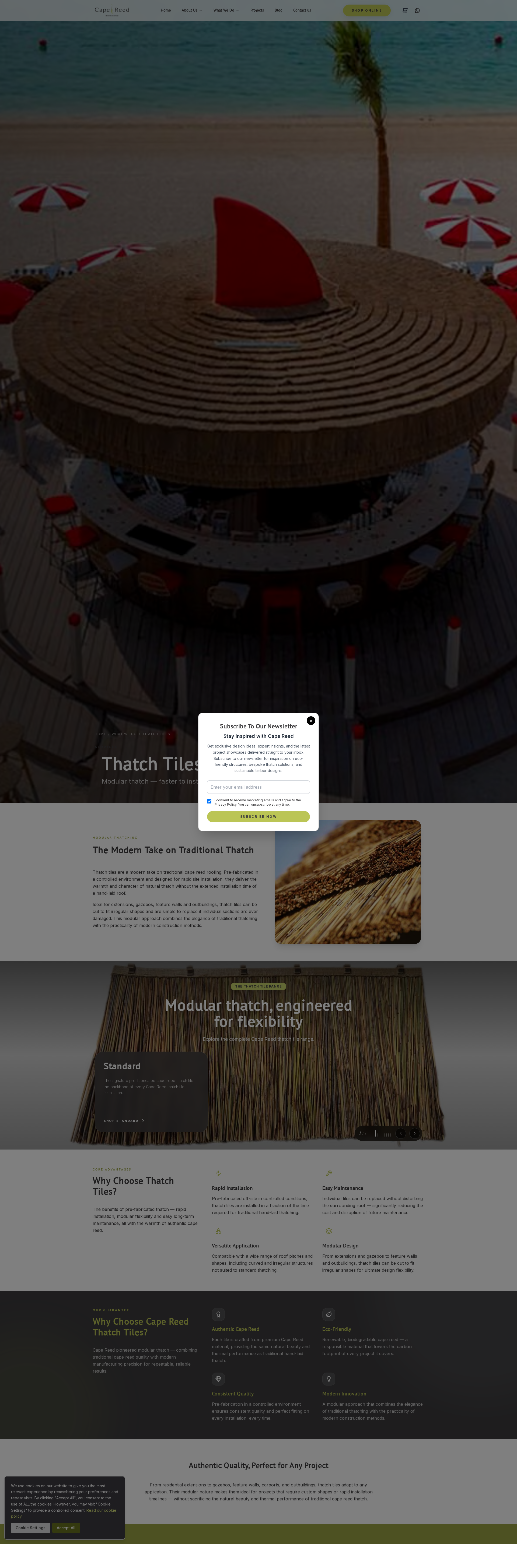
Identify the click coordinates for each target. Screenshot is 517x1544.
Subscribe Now (258, 817)
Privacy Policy (225, 804)
